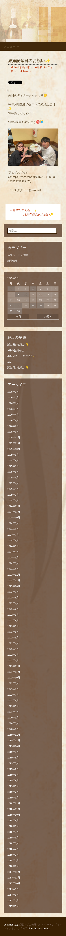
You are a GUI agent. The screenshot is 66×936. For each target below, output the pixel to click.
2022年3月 (13, 649)
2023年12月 (13, 574)
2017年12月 (13, 872)
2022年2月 (13, 654)
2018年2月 (13, 860)
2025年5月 (13, 477)
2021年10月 (13, 677)
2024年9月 (13, 523)
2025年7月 (13, 466)
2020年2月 (13, 723)
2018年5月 (13, 843)
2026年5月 (13, 409)
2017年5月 (13, 906)
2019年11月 (13, 740)
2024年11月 (13, 511)
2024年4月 (13, 551)
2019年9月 (13, 751)
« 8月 (18, 316)
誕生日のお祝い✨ (23, 210)
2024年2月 (13, 563)
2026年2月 (13, 426)
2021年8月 (13, 689)
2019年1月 (13, 797)
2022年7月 (13, 626)
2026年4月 (13, 414)
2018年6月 (13, 837)
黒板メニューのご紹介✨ (21, 356)
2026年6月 (13, 403)
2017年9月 (13, 889)
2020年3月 (13, 717)
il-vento (27, 71)
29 (11, 311)
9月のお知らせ (15, 350)
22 (11, 305)
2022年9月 (13, 614)
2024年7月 (13, 534)
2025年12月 (13, 437)
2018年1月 (13, 866)
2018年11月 (13, 809)
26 (40, 305)
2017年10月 (13, 883)
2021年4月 (13, 711)
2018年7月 (13, 831)
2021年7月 (13, 694)
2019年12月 (13, 734)
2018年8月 (13, 826)
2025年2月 (13, 494)
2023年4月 (13, 603)
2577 (9, 361)
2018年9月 (13, 820)
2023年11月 (13, 580)
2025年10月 (13, 449)
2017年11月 (13, 877)
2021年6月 (13, 700)
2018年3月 (13, 854)
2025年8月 (13, 460)
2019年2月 (13, 791)
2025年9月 (13, 454)
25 (33, 305)
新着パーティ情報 (17, 255)
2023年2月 (13, 609)
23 (18, 305)
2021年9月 (13, 683)
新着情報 (12, 260)
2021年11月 (13, 671)
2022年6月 (13, 631)
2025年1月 (13, 500)
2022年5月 (13, 637)
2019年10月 (13, 746)
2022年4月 (13, 643)
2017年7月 (13, 900)
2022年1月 (13, 660)
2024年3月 (13, 557)
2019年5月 (13, 774)
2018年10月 (13, 814)
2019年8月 (13, 757)
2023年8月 (13, 597)
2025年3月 (13, 489)
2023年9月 (13, 591)
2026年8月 (13, 391)
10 (25, 294)
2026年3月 (13, 420)
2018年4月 (13, 849)
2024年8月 (13, 529)
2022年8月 (13, 620)
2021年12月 (13, 666)
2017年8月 (13, 894)
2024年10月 (13, 517)
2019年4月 (13, 780)
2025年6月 (13, 471)
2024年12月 (13, 506)
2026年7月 (13, 397)
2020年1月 (13, 729)
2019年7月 (13, 763)
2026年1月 (13, 431)
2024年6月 (13, 540)
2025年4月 (13, 483)
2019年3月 (13, 786)
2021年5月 (13, 706)
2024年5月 (13, 546)
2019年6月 (13, 769)
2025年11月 (13, 443)
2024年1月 (13, 569)
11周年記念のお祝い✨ (40, 214)
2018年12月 (13, 803)
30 (18, 311)
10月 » (47, 316)
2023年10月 (13, 586)
